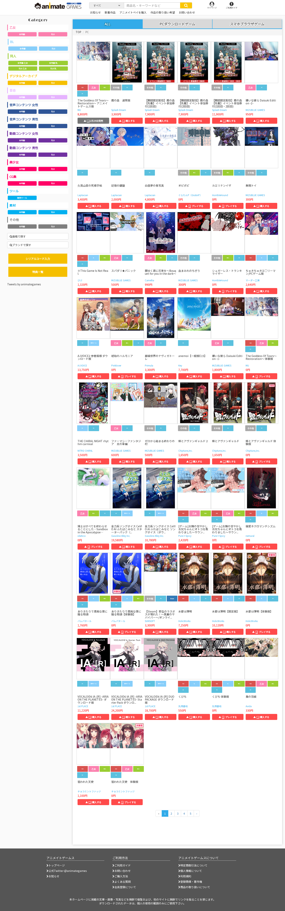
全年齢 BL (53, 62)
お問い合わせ (122, 871)
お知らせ (53, 876)
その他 (14, 219)
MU (79, 110)
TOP (78, 32)
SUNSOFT (150, 621)
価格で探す (19, 236)
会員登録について (125, 887)
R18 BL (53, 68)
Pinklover (116, 365)
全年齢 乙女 (23, 62)
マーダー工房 (253, 280)
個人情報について (191, 871)
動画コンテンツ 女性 (24, 133)
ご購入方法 (121, 876)
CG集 (13, 176)
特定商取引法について (193, 865)
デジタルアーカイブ (23, 76)
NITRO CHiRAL (85, 450)
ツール (14, 191)
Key (180, 365)
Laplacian (83, 195)
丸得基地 (183, 706)
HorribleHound (220, 195)
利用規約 (185, 876)
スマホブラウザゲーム (247, 24)
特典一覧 (37, 272)
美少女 (14, 162)
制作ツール (22, 197)
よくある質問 (122, 882)
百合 (13, 90)
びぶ (80, 280)
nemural (250, 535)
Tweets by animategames (24, 284)
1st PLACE (83, 706)
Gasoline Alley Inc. (120, 535)
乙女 (13, 27)
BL (12, 41)
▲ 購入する (127, 120)
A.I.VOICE (82, 365)
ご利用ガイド (122, 865)
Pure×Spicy (184, 535)
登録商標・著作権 (191, 882)
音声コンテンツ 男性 (24, 119)
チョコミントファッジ (89, 791)
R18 (53, 34)
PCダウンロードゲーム (177, 24)
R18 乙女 (23, 68)
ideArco (82, 535)
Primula (149, 365)
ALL (108, 23)
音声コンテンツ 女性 (24, 104)
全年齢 (22, 34)
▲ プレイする (194, 206)
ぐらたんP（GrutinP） (190, 195)
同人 (13, 56)
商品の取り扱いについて (195, 887)
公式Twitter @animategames (67, 871)
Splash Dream (118, 110)
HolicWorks (184, 621)
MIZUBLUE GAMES (255, 110)
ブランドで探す (21, 245)
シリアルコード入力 (38, 259)
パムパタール (85, 621)
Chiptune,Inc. (185, 450)
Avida (249, 706)
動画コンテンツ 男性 (24, 147)
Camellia (149, 280)
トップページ (56, 865)
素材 (13, 205)
